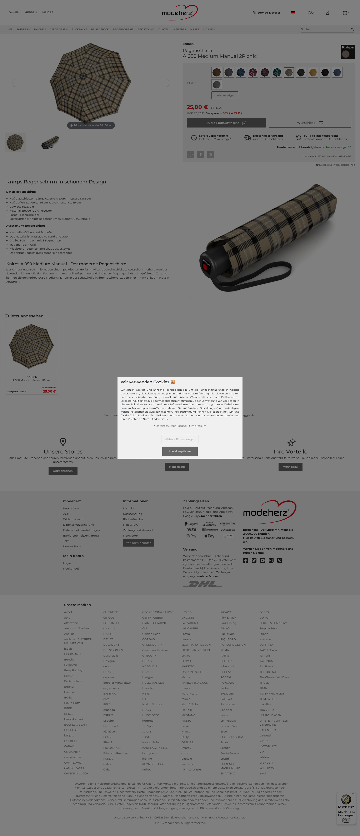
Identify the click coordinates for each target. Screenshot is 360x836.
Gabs (106, 769)
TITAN (264, 688)
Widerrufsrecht (73, 519)
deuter (107, 666)
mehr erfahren (211, 516)
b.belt (68, 648)
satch (224, 715)
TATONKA (266, 661)
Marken (209, 29)
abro (67, 617)
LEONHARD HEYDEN (196, 644)
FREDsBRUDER (113, 747)
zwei (263, 773)
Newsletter (130, 535)
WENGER (266, 762)
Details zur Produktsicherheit (337, 164)
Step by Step (268, 628)
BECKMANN (72, 654)
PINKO (225, 628)
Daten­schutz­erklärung (171, 426)
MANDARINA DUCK (194, 682)
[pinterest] (281, 561)
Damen (14, 12)
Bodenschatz (73, 681)
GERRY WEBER (152, 617)
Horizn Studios (152, 704)
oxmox (186, 753)
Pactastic (187, 764)
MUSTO (186, 720)
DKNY (107, 671)
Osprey (186, 747)
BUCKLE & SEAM (75, 724)
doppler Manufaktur (117, 682)
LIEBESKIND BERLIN (195, 650)
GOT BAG (148, 639)
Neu (10, 29)
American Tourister (77, 628)
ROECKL (226, 677)
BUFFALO (71, 730)
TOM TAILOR (268, 699)
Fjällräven (110, 731)
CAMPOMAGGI (74, 768)
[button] (310, 123)
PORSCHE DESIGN (233, 644)
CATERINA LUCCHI (76, 773)
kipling (147, 758)
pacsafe (186, 758)
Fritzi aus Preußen (115, 753)
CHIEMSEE (110, 612)
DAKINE (108, 633)
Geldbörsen (59, 29)
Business (23, 29)
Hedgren (148, 677)
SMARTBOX (228, 773)
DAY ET (108, 639)
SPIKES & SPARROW (273, 623)
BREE (68, 708)
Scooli (224, 731)
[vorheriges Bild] (13, 83)
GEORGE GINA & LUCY (157, 612)
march (185, 699)
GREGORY (149, 655)
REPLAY (225, 671)
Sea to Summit (230, 753)
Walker (264, 757)
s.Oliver (265, 617)
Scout (224, 742)
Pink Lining (228, 623)
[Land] (293, 13)
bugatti (69, 735)
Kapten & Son (151, 742)
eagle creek (111, 688)
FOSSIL (108, 737)
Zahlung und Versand (138, 530)
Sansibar (226, 709)
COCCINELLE (112, 623)
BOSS (68, 697)
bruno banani (73, 719)
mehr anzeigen (224, 95)
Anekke (69, 633)
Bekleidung (146, 29)
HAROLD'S (149, 666)
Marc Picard (189, 693)
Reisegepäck (100, 29)
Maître (185, 677)
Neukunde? (71, 568)
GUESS (147, 661)
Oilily (185, 737)
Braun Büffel (72, 703)
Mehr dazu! (177, 466)
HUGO (146, 709)
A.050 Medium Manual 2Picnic (31, 378)
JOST (145, 737)
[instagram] (273, 561)
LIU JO (185, 655)
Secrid (224, 758)
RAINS (224, 655)
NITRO (185, 731)
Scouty (225, 747)
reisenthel (227, 666)
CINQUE (109, 617)
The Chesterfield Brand (275, 677)
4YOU (68, 612)
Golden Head (151, 633)
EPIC (106, 704)
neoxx (185, 726)
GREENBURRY (152, 644)
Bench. (69, 659)
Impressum (71, 508)
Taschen (40, 29)
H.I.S (145, 699)
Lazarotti (187, 639)
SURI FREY (267, 644)
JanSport (148, 726)
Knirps (188, 43)
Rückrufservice (133, 519)
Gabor (107, 764)
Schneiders (228, 720)
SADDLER (227, 693)
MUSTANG (188, 715)
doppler (108, 677)
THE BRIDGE (268, 671)
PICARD (225, 612)
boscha (69, 692)
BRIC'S (68, 713)
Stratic (264, 633)
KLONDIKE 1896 (153, 764)
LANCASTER (189, 628)
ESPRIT (108, 715)
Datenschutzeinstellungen (81, 530)
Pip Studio (227, 633)
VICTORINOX (268, 746)
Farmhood (110, 726)
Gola (145, 628)
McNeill (186, 709)
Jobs (66, 541)
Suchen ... (307, 29)
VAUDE (265, 741)
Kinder (47, 12)
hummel (148, 720)
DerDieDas (110, 655)
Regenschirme (123, 29)
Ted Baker (266, 666)
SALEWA (226, 699)
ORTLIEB (187, 742)
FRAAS (107, 742)
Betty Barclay (73, 670)
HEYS (146, 693)
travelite (265, 704)
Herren (31, 12)
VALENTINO (268, 730)
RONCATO (227, 682)
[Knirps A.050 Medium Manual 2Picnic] (15, 143)
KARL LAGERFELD (154, 747)
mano (185, 688)
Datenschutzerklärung (78, 524)
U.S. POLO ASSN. (271, 715)
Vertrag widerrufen (138, 542)
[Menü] (353, 794)
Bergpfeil (70, 665)
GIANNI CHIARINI (154, 623)
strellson (265, 639)
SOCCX (264, 612)
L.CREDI (186, 612)
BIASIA (68, 675)
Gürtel (164, 29)
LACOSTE (187, 617)
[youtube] (264, 561)
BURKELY (70, 741)
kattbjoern (149, 753)
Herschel (148, 688)
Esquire (108, 720)
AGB (66, 513)
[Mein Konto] (328, 13)
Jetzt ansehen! (63, 470)
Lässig (185, 633)
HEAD (146, 671)
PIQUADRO (228, 639)
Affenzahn (71, 623)
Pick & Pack (228, 617)
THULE (264, 682)
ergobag (109, 709)
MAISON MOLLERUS (195, 671)
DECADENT (111, 644)
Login (67, 563)
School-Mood (229, 726)
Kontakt (128, 508)
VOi (262, 751)
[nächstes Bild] (169, 83)
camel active (72, 757)
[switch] (346, 820)
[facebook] (247, 561)
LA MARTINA (189, 623)
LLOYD (186, 661)
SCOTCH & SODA (231, 737)
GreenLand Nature (155, 650)
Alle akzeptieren (180, 451)
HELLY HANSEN (153, 682)
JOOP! (146, 731)
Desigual (109, 661)
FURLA (107, 758)
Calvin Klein (72, 751)
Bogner (69, 686)
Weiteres (179, 29)
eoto (106, 699)
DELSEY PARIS (113, 650)
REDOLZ (226, 661)
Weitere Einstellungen (180, 439)
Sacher (225, 688)
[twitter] (256, 561)
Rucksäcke (79, 29)
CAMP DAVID (73, 762)
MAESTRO (188, 666)
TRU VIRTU (267, 709)
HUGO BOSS (150, 715)
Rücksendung (132, 513)
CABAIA (69, 746)
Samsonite (227, 704)
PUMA (224, 650)
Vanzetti (265, 735)
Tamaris (265, 655)
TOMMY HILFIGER (272, 693)
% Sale (194, 29)
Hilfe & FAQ (131, 524)
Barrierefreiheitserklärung (81, 535)
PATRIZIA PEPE (191, 769)
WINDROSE (268, 768)
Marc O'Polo (189, 704)
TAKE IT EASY (268, 650)
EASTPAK (109, 693)
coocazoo (109, 628)
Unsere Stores (72, 546)
